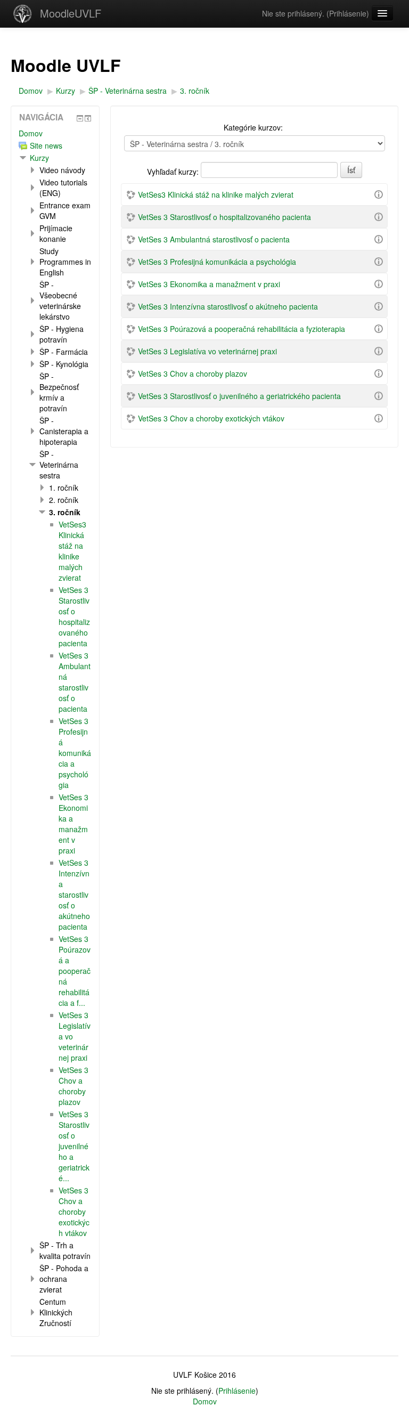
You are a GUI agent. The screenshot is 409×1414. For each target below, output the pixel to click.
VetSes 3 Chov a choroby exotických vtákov (211, 418)
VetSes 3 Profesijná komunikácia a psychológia (217, 261)
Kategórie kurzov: (253, 127)
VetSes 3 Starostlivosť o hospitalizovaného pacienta (224, 217)
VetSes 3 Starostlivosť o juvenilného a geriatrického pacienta (239, 396)
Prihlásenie (347, 13)
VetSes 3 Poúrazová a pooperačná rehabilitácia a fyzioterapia (241, 328)
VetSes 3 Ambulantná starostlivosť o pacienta (214, 239)
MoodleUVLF (70, 13)
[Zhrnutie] (379, 193)
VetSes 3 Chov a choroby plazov (192, 373)
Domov (31, 133)
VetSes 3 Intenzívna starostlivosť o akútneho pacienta (228, 306)
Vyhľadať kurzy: (174, 171)
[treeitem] (55, 133)
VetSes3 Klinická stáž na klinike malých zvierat (215, 194)
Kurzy (39, 157)
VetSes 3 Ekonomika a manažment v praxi (209, 284)
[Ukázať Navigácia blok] (80, 118)
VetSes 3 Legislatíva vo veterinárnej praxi (207, 351)
